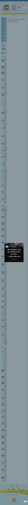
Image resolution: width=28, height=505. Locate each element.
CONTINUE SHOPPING (14, 259)
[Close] (23, 244)
